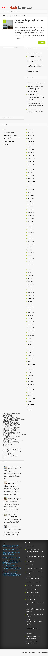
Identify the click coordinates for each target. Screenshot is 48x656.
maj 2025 (30, 172)
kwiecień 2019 (31, 347)
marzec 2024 (31, 198)
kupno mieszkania (6, 562)
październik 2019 (31, 329)
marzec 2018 (31, 384)
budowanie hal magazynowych (10, 551)
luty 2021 (30, 287)
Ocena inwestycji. (30, 564)
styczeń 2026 (31, 149)
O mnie (8, 11)
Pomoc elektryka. (30, 633)
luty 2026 (30, 146)
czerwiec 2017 (31, 404)
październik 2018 (31, 364)
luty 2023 (30, 235)
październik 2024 (32, 181)
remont (17, 570)
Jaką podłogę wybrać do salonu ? (29, 21)
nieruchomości (9, 565)
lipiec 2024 (30, 187)
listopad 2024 (31, 178)
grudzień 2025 (31, 152)
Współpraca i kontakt (16, 11)
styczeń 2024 (31, 204)
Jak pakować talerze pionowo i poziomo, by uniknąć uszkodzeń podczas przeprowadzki (35, 111)
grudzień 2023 (31, 207)
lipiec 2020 (30, 304)
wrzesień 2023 (31, 215)
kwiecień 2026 (31, 141)
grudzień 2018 (31, 358)
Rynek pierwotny (30, 561)
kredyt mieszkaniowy (12, 561)
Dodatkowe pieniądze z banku (33, 582)
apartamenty (5, 545)
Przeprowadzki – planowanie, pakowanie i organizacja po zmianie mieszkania (12, 137)
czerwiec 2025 (31, 169)
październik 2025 (31, 158)
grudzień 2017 (31, 392)
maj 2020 (30, 309)
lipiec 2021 (30, 272)
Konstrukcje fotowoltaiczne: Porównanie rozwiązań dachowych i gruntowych (34, 551)
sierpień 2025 (31, 164)
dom (19, 557)
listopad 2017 (31, 395)
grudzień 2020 (31, 292)
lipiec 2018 (30, 372)
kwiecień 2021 (31, 281)
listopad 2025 (31, 155)
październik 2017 (31, 398)
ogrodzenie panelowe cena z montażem (12, 567)
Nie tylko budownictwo (9, 132)
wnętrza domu (18, 574)
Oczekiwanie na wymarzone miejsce (34, 568)
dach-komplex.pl (24, 25)
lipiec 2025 (30, 166)
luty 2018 (30, 387)
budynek (15, 554)
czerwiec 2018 (31, 375)
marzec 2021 (31, 284)
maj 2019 (30, 344)
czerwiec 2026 (31, 135)
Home (3, 11)
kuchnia (20, 561)
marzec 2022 (31, 252)
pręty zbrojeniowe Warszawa (9, 569)
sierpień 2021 (31, 269)
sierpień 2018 (31, 369)
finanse (16, 560)
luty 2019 (30, 352)
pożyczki (15, 568)
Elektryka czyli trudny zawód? (33, 596)
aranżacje (10, 545)
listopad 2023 (31, 209)
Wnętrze (6, 144)
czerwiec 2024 (31, 189)
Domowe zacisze (30, 599)
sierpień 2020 (31, 301)
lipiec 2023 (30, 221)
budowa (5, 549)
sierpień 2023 (31, 218)
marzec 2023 (31, 232)
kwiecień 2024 (31, 195)
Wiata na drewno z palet (32, 589)
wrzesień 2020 (31, 298)
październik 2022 (31, 244)
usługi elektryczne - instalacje (9, 574)
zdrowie (8, 575)
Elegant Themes (31, 652)
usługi (11, 573)
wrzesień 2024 (31, 184)
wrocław (5, 575)
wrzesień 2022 (31, 247)
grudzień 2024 (31, 175)
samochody (15, 571)
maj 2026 (30, 138)
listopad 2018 (31, 361)
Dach (5, 129)
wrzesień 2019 (31, 332)
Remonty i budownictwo (9, 141)
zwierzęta (12, 575)
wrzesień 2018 (31, 367)
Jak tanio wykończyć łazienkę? (33, 585)
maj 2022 (30, 249)
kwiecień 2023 (31, 229)
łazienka (16, 575)
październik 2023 (31, 212)
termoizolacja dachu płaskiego (10, 572)
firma (18, 560)
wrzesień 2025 (31, 161)
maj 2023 (30, 227)
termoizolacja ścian (6, 573)
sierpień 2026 (31, 129)
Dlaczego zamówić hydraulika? (35, 53)
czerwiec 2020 (31, 307)
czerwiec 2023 (31, 224)
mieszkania (16, 562)
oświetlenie (11, 568)
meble (12, 562)
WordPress (45, 652)
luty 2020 (30, 318)
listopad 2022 (31, 241)
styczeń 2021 (31, 289)
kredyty (17, 561)
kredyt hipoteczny (5, 561)
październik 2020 (32, 295)
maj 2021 (30, 278)
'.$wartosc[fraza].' (9, 457)
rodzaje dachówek (7, 571)
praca (19, 568)
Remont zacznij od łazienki (32, 592)
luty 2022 (30, 255)
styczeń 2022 (31, 258)
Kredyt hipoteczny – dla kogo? (35, 56)
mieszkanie (7, 564)
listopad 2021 (31, 264)
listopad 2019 (31, 327)
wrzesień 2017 (31, 401)
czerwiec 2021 (31, 275)
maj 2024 (30, 192)
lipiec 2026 (30, 132)
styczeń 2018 (31, 389)
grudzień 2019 (31, 324)
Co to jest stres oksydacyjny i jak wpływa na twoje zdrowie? (12, 468)
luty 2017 (30, 410)
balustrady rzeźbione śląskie (11, 546)
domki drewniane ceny (9, 559)
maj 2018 (30, 378)
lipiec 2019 (30, 338)
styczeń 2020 (31, 321)
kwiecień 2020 (31, 312)
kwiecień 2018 (31, 381)
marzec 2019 (31, 349)
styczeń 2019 (31, 355)
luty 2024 (30, 201)
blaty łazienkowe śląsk (15, 548)
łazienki (19, 575)
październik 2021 (31, 267)
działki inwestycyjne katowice (11, 559)
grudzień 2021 (31, 261)
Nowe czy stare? (30, 546)
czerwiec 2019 (31, 341)
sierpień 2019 (31, 335)
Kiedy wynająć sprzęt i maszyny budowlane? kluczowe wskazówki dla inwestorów (35, 609)
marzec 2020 (31, 315)
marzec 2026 (31, 144)
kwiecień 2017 (31, 407)
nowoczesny (17, 565)
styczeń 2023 (31, 238)
